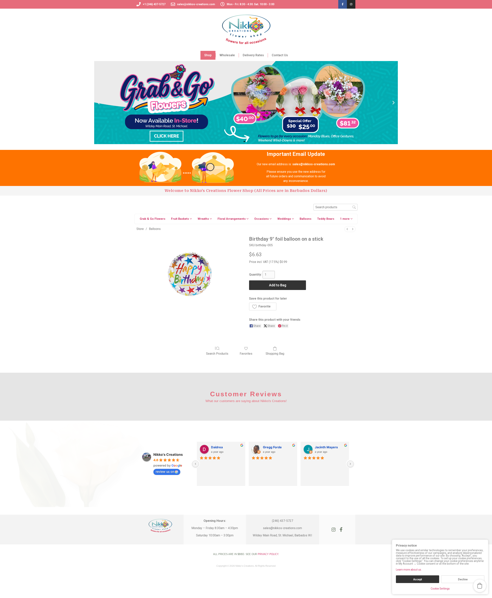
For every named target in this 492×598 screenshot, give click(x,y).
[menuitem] (347, 229)
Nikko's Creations (168, 455)
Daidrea (217, 447)
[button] (98, 102)
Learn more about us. (409, 569)
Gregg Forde (272, 447)
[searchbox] (335, 207)
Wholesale (227, 55)
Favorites (246, 353)
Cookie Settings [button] (440, 588)
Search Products (217, 353)
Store (140, 229)
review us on (165, 471)
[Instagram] (351, 4)
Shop (208, 55)
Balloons (155, 229)
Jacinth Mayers (326, 447)
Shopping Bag (275, 353)
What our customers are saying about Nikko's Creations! (246, 401)
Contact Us (280, 55)
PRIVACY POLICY (268, 554)
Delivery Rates (253, 55)
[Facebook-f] (342, 4)
